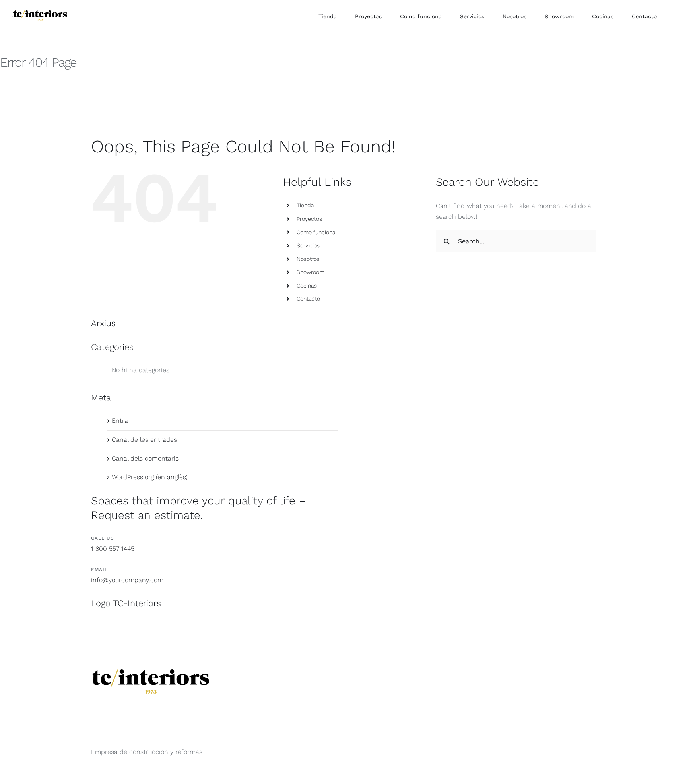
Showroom (310, 272)
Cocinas (307, 285)
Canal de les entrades (144, 439)
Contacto (308, 298)
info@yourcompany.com (127, 580)
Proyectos (309, 219)
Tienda (305, 205)
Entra (120, 420)
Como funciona (316, 232)
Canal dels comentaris (145, 458)
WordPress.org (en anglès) (150, 477)
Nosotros (308, 259)
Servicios (308, 245)
